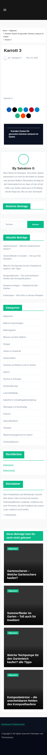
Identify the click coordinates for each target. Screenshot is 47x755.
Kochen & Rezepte (12, 379)
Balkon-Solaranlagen (13, 323)
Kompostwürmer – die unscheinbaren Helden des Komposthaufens (22, 701)
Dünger (6, 344)
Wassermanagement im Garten (18, 435)
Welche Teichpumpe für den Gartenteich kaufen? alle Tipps (23, 658)
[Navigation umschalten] (5, 10)
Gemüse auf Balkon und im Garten (19, 365)
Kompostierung (10, 386)
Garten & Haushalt (12, 351)
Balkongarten (9, 330)
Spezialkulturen (10, 421)
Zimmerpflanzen (11, 442)
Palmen (7, 414)
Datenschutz (9, 470)
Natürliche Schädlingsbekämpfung (19, 400)
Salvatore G (16, 58)
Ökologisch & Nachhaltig (15, 407)
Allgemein (8, 316)
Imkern (6, 372)
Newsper (35, 733)
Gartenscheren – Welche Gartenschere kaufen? (21, 574)
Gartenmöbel (9, 358)
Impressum (8, 465)
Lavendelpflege (10, 393)
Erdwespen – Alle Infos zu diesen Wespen (23, 295)
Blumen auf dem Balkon (14, 337)
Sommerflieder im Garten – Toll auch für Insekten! (21, 616)
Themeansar (7, 737)
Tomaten (7, 428)
